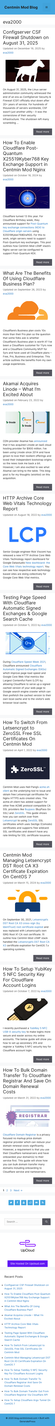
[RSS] (42, 1202)
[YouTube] (23, 1202)
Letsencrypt (10, 820)
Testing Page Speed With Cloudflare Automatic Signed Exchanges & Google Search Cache (25, 608)
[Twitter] (11, 1202)
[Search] (46, 1221)
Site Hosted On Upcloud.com (29, 1264)
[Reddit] (30, 1202)
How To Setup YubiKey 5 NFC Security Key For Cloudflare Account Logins (27, 977)
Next (18, 1190)
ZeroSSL (20, 813)
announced (40, 441)
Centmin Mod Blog (21, 7)
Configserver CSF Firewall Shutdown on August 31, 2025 (26, 37)
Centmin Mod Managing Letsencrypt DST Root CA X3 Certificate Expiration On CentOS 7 (27, 865)
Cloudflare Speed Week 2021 (28, 661)
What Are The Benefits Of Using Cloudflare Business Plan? (27, 278)
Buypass (30, 809)
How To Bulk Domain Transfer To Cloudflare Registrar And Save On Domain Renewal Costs (27, 1080)
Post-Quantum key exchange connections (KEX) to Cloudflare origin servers (25, 227)
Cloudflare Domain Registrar (19, 1134)
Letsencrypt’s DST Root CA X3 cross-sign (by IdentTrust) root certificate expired (25, 923)
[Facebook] (17, 1202)
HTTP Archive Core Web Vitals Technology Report (27, 503)
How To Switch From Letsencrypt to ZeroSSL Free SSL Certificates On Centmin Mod (25, 733)
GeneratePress (27, 1421)
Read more (42, 131)
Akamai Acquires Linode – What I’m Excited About (21, 389)
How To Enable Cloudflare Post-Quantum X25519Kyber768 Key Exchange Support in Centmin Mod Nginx (26, 156)
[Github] (36, 1202)
